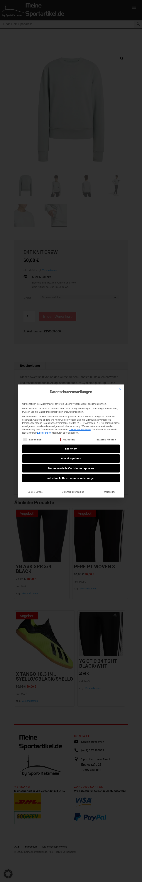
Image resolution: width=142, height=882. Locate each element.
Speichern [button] (71, 448)
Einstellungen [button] (44, 433)
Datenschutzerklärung (80, 429)
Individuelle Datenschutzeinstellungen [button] (71, 478)
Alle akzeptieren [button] (71, 458)
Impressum (109, 492)
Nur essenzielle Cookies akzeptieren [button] (71, 468)
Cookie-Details (35, 492)
